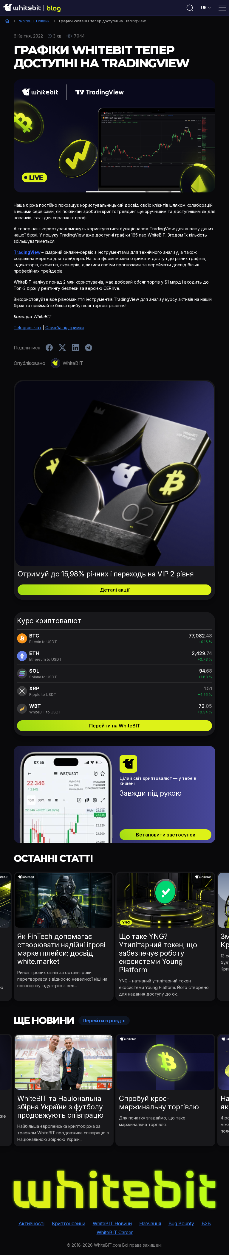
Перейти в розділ (104, 1021)
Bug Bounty (181, 1223)
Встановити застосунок (165, 835)
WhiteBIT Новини (34, 21)
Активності (31, 1223)
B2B (206, 1223)
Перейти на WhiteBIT (114, 726)
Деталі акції (114, 590)
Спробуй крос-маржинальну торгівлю (159, 1102)
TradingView (27, 252)
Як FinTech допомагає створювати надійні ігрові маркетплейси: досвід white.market (61, 949)
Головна (7, 20)
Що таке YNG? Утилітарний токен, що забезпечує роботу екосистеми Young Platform (158, 953)
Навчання (150, 1223)
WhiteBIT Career (115, 1232)
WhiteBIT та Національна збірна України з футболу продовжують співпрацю (60, 1106)
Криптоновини (68, 1223)
